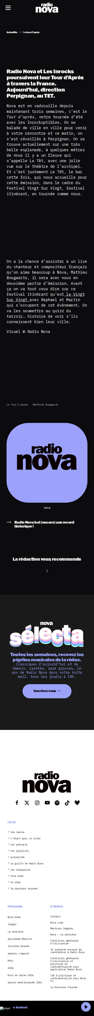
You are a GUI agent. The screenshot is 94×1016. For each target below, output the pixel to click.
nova (47, 508)
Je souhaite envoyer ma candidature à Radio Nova (67, 951)
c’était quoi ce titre (25, 838)
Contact (55, 916)
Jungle (12, 924)
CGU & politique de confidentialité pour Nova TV (68, 978)
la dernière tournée (24, 888)
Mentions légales (61, 928)
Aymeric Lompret (18, 953)
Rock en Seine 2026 (20, 975)
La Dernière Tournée (63, 987)
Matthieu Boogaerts (45, 404)
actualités (17, 857)
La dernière (15, 931)
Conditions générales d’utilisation (64, 942)
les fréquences (20, 869)
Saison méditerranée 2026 (25, 982)
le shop (15, 882)
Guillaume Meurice (20, 938)
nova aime (16, 876)
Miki (10, 960)
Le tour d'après (17, 404)
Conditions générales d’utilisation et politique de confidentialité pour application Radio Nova (66, 964)
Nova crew (56, 922)
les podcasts (19, 844)
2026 (10, 968)
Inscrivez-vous (45, 691)
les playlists (19, 851)
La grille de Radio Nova (26, 863)
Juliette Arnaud (18, 946)
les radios (17, 832)
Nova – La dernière (63, 934)
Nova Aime (14, 917)
